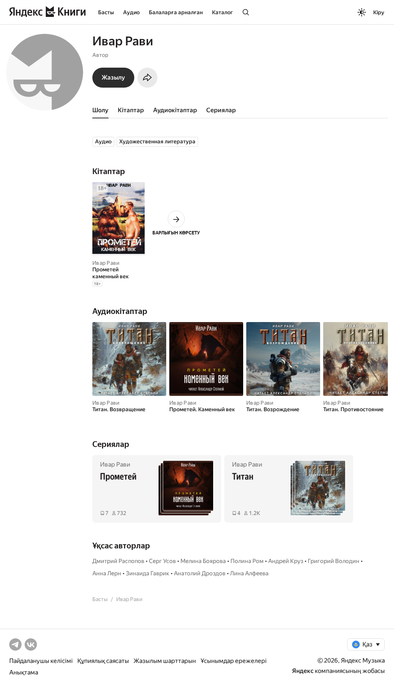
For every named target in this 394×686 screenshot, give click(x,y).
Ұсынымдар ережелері (233, 660)
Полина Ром (247, 561)
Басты (106, 12)
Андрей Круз (285, 561)
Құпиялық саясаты (103, 660)
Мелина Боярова (203, 561)
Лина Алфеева (249, 573)
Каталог (222, 12)
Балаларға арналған (176, 12)
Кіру (378, 12)
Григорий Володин (333, 561)
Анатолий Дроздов (199, 573)
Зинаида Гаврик (147, 573)
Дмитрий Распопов (118, 561)
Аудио (131, 12)
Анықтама (23, 672)
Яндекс (303, 670)
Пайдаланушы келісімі (41, 660)
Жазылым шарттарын (165, 660)
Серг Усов (162, 561)
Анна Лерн (106, 573)
